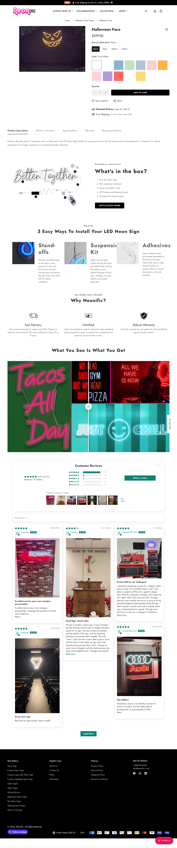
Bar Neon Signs (14, 801)
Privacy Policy (97, 765)
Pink (96, 76)
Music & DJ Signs (15, 809)
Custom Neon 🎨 (62, 11)
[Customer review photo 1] (37, 568)
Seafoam (129, 76)
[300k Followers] (134, 773)
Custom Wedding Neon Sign (20, 779)
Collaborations (85, 11)
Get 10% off (170, 424)
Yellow (141, 76)
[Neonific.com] (24, 11)
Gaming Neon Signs (16, 805)
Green (129, 65)
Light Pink (152, 65)
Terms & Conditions (99, 779)
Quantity (95, 86)
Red (118, 76)
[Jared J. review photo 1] (88, 577)
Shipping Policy (98, 774)
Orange (163, 65)
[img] (21, 528)
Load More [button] (88, 733)
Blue (118, 65)
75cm (105, 49)
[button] (74, 472)
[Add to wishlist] (166, 30)
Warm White (107, 65)
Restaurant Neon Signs (17, 796)
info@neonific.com (141, 768)
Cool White (96, 65)
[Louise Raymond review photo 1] (139, 666)
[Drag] (88, 406)
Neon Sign (12, 765)
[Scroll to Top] (172, 834)
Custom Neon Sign (16, 770)
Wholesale (54, 779)
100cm (115, 49)
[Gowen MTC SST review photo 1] (139, 558)
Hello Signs (12, 787)
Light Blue (141, 65)
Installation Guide (109, 205)
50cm (96, 49)
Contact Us (54, 770)
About (122, 11)
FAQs (51, 774)
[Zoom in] (83, 31)
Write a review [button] (140, 477)
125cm (125, 49)
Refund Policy (97, 770)
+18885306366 (140, 765)
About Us (53, 765)
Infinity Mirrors (14, 792)
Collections (107, 11)
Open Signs (13, 783)
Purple (107, 76)
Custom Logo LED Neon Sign (20, 774)
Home (67, 20)
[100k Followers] (140, 773)
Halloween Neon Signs (84, 20)
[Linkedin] (145, 773)
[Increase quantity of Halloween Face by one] (105, 92)
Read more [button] (70, 653)
